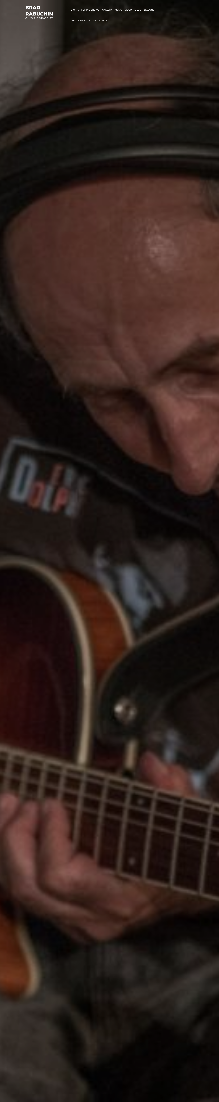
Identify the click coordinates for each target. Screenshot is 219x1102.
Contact (104, 20)
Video (128, 9)
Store (92, 20)
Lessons (149, 9)
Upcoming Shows (88, 9)
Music (118, 9)
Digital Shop (78, 20)
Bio (73, 9)
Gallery (107, 9)
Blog (138, 9)
